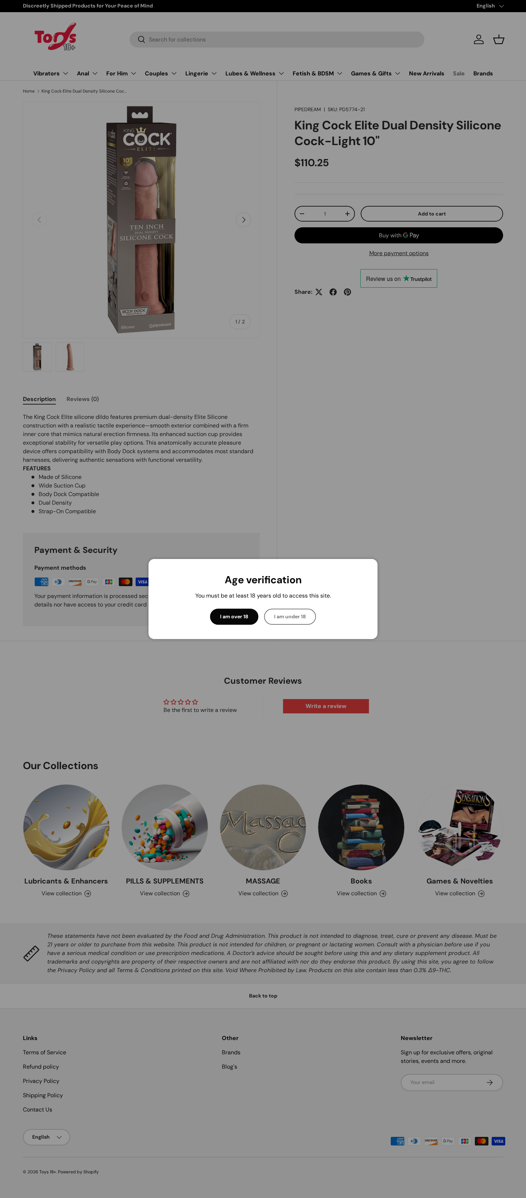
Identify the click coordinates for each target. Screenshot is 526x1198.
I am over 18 (234, 616)
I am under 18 (290, 616)
